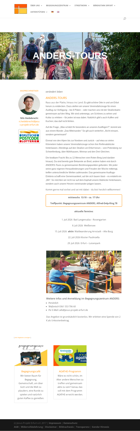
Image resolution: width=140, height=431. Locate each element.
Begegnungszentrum (57, 6)
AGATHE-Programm (70, 371)
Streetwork (81, 6)
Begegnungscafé (30, 371)
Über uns (35, 6)
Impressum (55, 423)
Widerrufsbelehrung (32, 426)
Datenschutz (70, 423)
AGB (16, 426)
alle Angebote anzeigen (22, 337)
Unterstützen (37, 12)
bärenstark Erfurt (103, 6)
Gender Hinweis (100, 426)
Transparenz (83, 426)
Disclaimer (51, 426)
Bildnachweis (66, 426)
